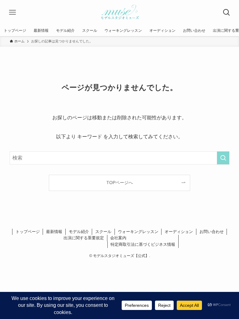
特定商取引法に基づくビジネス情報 (142, 244)
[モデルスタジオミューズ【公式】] (119, 12)
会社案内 (118, 238)
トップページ (28, 231)
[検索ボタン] (226, 12)
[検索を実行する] (223, 157)
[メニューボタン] (12, 12)
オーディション (179, 231)
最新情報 (54, 231)
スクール (103, 231)
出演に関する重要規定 (83, 238)
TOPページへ (119, 182)
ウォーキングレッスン (138, 231)
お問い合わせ (211, 231)
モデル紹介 (79, 231)
